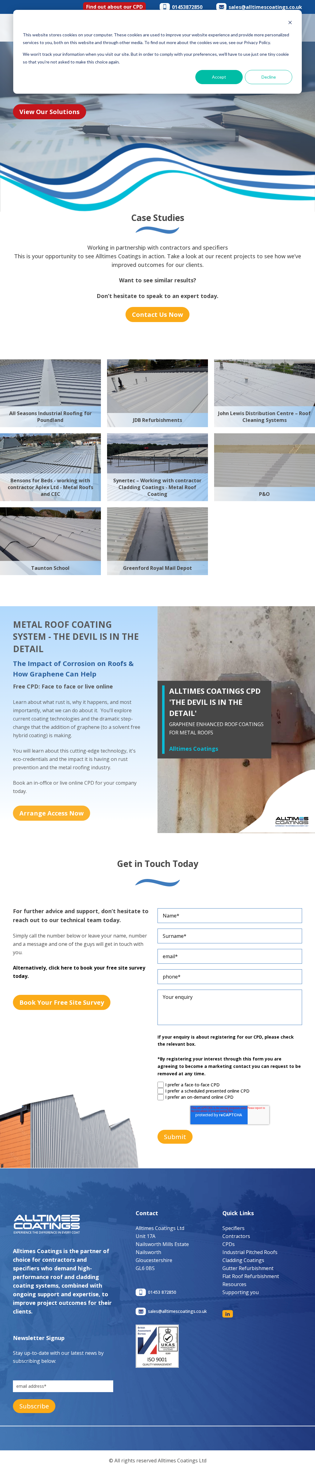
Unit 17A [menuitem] (145, 1236)
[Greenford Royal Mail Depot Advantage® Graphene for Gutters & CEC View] (157, 511)
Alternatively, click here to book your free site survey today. (79, 971)
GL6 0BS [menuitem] (145, 1268)
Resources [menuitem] (234, 1284)
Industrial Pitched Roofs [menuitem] (249, 1252)
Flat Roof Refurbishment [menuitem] (250, 1276)
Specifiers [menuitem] (233, 1228)
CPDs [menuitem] (228, 1244)
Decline (268, 77)
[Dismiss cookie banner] (290, 23)
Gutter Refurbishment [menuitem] (247, 1268)
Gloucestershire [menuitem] (154, 1260)
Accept (219, 77)
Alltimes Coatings (193, 748)
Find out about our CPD (114, 6)
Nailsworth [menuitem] (148, 1252)
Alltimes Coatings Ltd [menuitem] (160, 1228)
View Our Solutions (49, 112)
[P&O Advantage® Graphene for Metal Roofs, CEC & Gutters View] (264, 437)
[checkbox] (230, 1091)
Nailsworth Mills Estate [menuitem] (162, 1244)
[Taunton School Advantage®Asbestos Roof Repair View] (50, 511)
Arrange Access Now (51, 813)
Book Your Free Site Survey (61, 1002)
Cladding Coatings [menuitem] (243, 1260)
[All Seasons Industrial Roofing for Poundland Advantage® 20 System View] (50, 363)
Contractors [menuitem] (236, 1236)
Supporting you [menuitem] (240, 1292)
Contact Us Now (157, 314)
